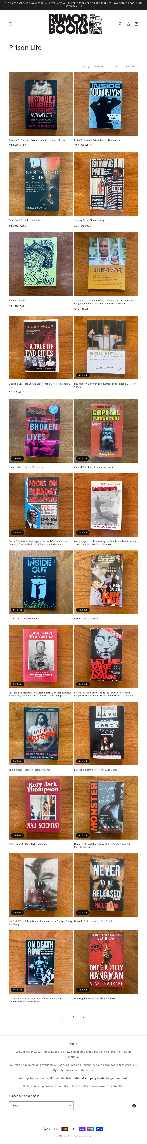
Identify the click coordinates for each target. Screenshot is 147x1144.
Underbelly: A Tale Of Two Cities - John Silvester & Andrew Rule (39, 385)
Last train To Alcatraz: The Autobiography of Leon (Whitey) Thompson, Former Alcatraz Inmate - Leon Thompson (40, 694)
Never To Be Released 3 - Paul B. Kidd (93, 921)
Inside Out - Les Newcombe (23, 618)
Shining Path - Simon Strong (89, 220)
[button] (11, 24)
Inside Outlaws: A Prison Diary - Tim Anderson (98, 140)
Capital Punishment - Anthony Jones (93, 467)
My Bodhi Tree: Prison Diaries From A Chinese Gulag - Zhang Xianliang (40, 923)
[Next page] (83, 1017)
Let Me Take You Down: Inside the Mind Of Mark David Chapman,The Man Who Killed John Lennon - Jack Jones (104, 694)
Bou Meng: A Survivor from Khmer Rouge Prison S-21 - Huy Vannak (105, 385)
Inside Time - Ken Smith (86, 618)
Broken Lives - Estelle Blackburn (26, 467)
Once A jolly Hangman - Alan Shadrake (94, 998)
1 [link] (64, 1017)
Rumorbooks (68, 1136)
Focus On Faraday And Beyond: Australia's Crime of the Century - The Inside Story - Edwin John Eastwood (38, 543)
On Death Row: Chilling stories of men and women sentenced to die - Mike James (35, 1000)
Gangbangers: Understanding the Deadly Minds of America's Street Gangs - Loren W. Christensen (106, 543)
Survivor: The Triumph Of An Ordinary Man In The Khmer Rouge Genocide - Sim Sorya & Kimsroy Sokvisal (104, 302)
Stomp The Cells (17, 300)
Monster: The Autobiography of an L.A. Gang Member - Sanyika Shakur (103, 845)
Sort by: (85, 66)
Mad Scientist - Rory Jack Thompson (28, 844)
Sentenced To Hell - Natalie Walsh (26, 220)
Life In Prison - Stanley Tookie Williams (29, 769)
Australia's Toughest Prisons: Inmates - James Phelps (37, 140)
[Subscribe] (69, 1105)
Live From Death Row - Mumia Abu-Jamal (96, 769)
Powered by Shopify (82, 1136)
